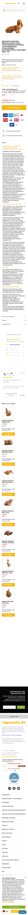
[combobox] (14, 10)
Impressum (5, 856)
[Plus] (14, 95)
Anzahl (4, 95)
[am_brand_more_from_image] (8, 412)
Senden (21, 707)
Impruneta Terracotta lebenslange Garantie (13, 810)
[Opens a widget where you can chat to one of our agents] (22, 912)
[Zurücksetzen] (24, 10)
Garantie (4, 320)
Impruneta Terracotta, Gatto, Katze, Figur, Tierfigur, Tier (8, 451)
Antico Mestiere (6, 837)
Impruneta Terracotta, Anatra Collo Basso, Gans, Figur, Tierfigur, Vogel (8, 481)
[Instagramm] (9, 788)
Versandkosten (19, 102)
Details (4, 142)
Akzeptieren (14, 907)
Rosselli (4, 841)
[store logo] (10, 3)
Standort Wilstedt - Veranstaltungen (12, 798)
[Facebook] (14, 788)
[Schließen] (4, 10)
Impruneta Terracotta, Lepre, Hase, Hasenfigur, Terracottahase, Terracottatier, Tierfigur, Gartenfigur (8, 602)
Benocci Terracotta (7, 833)
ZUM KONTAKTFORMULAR (9, 756)
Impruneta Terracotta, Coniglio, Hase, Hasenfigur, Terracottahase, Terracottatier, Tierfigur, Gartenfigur (8, 421)
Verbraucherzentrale (14, 763)
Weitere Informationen (8, 316)
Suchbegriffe (5, 864)
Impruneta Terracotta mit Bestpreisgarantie (14, 814)
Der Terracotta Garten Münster (10, 860)
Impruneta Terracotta (7, 806)
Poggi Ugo (5, 852)
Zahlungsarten (6, 794)
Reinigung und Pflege (8, 821)
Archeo (4, 844)
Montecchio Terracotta (8, 829)
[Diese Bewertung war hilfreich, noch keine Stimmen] (20, 395)
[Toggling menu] (3, 3)
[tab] (14, 143)
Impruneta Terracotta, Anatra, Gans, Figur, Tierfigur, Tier (8, 572)
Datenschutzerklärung (8, 902)
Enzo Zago (5, 848)
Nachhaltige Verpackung (8, 817)
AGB (3, 871)
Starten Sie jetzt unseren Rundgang (11, 735)
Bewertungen (5, 802)
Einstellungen (14, 911)
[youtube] (18, 788)
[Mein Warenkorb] (23, 3)
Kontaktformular (6, 867)
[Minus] (8, 95)
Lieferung (4, 825)
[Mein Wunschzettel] (18, 3)
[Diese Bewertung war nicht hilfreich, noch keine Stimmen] (23, 395)
